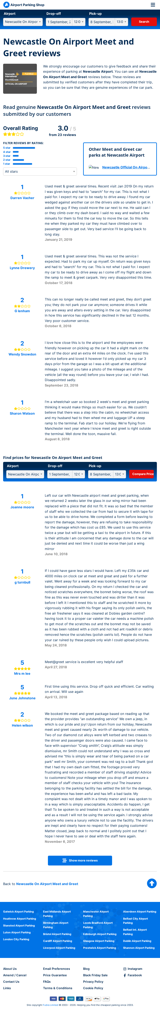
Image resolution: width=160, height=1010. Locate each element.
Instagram (135, 968)
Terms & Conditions (57, 988)
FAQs (47, 981)
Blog (86, 968)
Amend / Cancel (14, 975)
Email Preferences (56, 968)
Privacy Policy (93, 981)
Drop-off (53, 13)
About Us (10, 968)
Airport (9, 13)
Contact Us (11, 981)
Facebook (135, 975)
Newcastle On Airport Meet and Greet (47, 884)
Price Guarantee (55, 975)
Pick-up (95, 13)
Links (7, 988)
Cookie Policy (93, 988)
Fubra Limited (50, 1005)
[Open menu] (153, 4)
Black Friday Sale (95, 975)
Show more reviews (83, 860)
